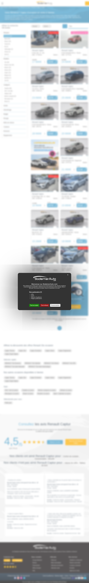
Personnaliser (55, 305)
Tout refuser (44, 305)
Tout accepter (34, 305)
